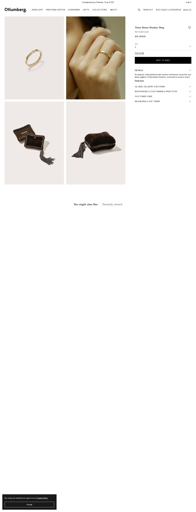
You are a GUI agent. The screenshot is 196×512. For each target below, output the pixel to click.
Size (136, 44)
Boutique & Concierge (168, 10)
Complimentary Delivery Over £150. (98, 2)
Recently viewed (112, 204)
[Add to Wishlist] (189, 27)
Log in (188, 2)
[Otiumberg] (16, 10)
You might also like (85, 204)
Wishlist (148, 10)
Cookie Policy (42, 498)
